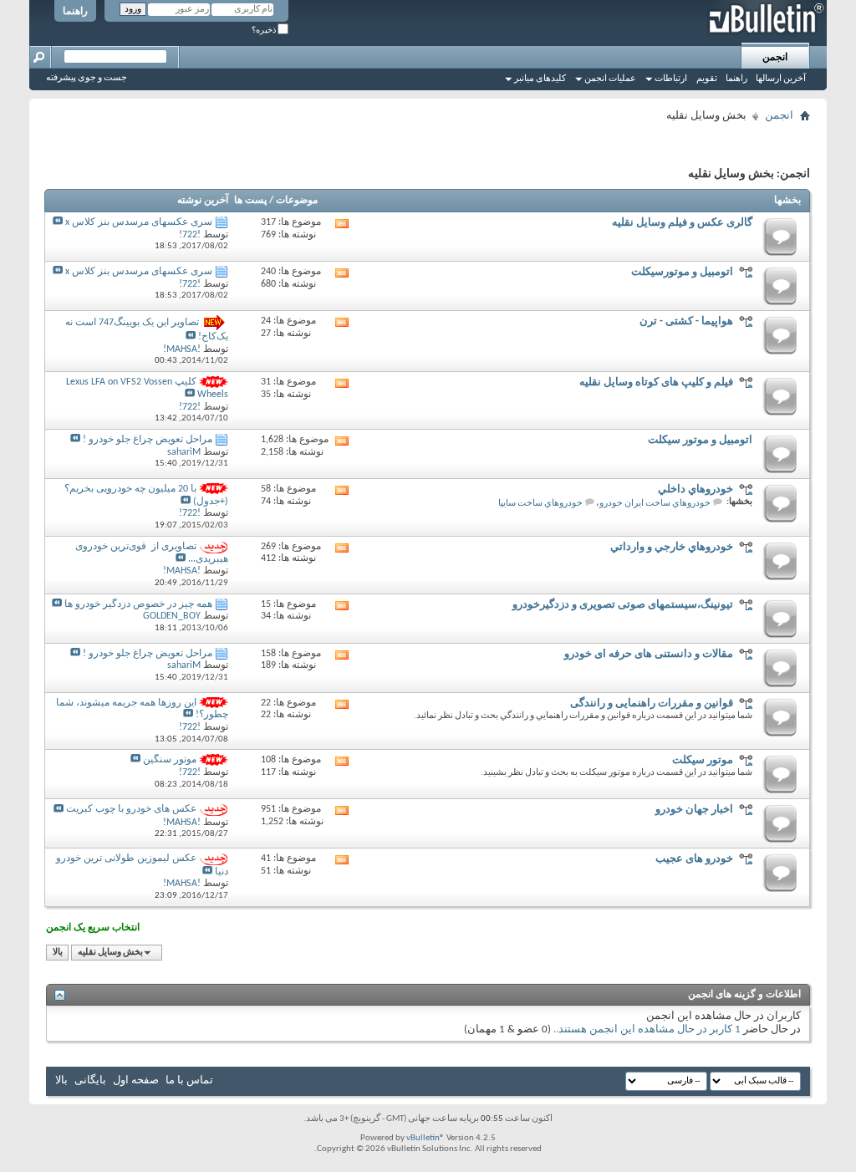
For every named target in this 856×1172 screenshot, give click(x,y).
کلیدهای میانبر (540, 79)
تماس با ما (189, 1080)
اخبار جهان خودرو (694, 809)
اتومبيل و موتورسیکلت (682, 272)
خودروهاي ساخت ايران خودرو (655, 503)
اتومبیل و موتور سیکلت (700, 440)
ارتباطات (671, 79)
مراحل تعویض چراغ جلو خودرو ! (147, 440)
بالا (58, 952)
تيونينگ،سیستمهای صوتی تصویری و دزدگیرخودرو (622, 604)
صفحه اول (136, 1080)
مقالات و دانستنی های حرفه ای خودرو (648, 654)
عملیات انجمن (610, 79)
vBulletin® (425, 1138)
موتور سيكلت (702, 760)
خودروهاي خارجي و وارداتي (671, 547)
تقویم (706, 79)
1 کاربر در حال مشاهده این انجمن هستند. (648, 1029)
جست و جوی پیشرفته (86, 78)
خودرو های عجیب (694, 859)
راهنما (75, 12)
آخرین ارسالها (781, 79)
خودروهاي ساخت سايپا (540, 503)
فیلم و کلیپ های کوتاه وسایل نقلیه (656, 382)
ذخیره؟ (265, 30)
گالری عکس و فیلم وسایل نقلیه (682, 222)
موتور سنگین (169, 760)
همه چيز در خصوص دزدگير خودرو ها (138, 604)
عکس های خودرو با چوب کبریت (131, 810)
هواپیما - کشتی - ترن (686, 321)
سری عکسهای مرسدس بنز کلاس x (138, 222)
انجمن (774, 58)
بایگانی (90, 1080)
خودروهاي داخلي (695, 489)
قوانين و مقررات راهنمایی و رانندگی (651, 703)
